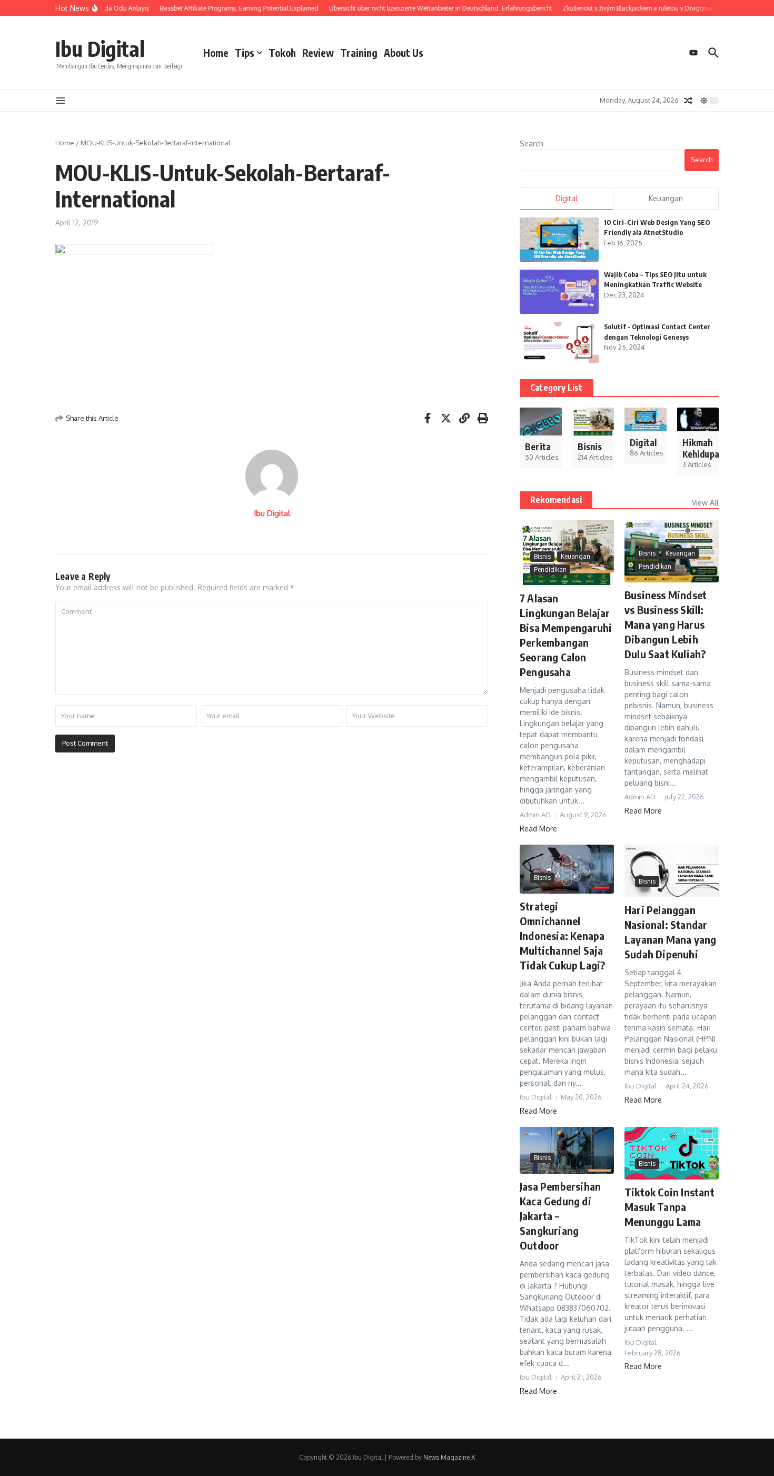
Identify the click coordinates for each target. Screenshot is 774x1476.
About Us (403, 52)
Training (359, 52)
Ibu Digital (100, 48)
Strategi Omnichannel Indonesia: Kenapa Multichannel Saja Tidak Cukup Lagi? (562, 935)
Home (216, 52)
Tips (244, 52)
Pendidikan (550, 569)
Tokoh (282, 52)
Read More (538, 828)
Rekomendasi (556, 499)
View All (705, 502)
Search (531, 143)
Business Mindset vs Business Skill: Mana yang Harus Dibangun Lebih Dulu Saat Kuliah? (665, 624)
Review (318, 52)
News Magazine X (449, 1457)
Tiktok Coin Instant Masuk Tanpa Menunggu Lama (669, 1206)
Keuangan (575, 556)
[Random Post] (688, 100)
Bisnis (542, 556)
